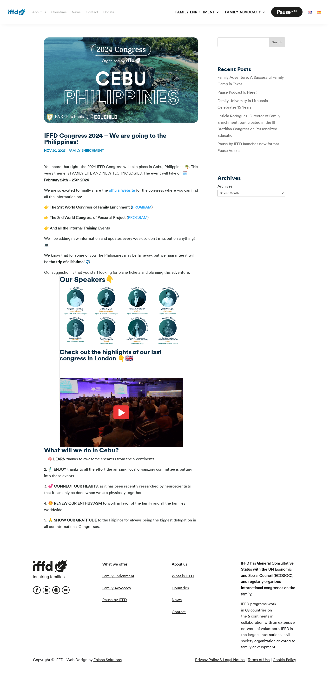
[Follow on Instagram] (56, 590)
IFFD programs (254, 603)
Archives (224, 186)
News (76, 12)
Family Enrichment (195, 12)
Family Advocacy (243, 12)
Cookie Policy (284, 659)
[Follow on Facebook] (37, 590)
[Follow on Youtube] (66, 590)
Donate (108, 12)
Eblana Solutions (107, 659)
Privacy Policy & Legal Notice (220, 659)
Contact (92, 12)
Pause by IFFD (114, 599)
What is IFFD (183, 575)
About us (39, 12)
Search (277, 42)
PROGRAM (141, 207)
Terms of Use (259, 659)
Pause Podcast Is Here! (237, 92)
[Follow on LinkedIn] (46, 590)
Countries (58, 12)
